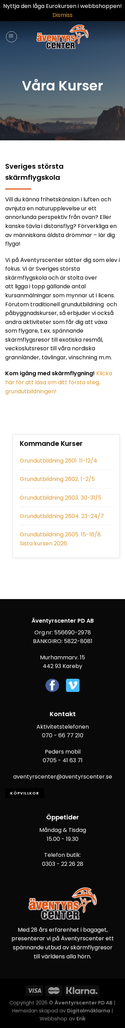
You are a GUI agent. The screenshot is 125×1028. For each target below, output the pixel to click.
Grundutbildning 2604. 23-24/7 (62, 516)
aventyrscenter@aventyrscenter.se (62, 777)
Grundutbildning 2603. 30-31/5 (60, 498)
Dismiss (62, 15)
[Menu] (11, 36)
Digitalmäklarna (88, 1010)
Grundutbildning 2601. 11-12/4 (58, 461)
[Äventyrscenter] (62, 37)
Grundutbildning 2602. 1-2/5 (57, 479)
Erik (80, 1018)
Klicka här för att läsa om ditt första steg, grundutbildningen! (58, 382)
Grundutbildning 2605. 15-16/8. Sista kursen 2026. (61, 538)
